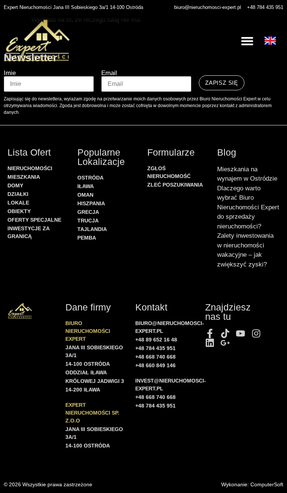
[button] (247, 41)
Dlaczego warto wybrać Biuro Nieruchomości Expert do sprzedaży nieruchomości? (248, 207)
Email (109, 73)
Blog (226, 152)
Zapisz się (221, 82)
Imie (10, 73)
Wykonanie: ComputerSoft (252, 484)
